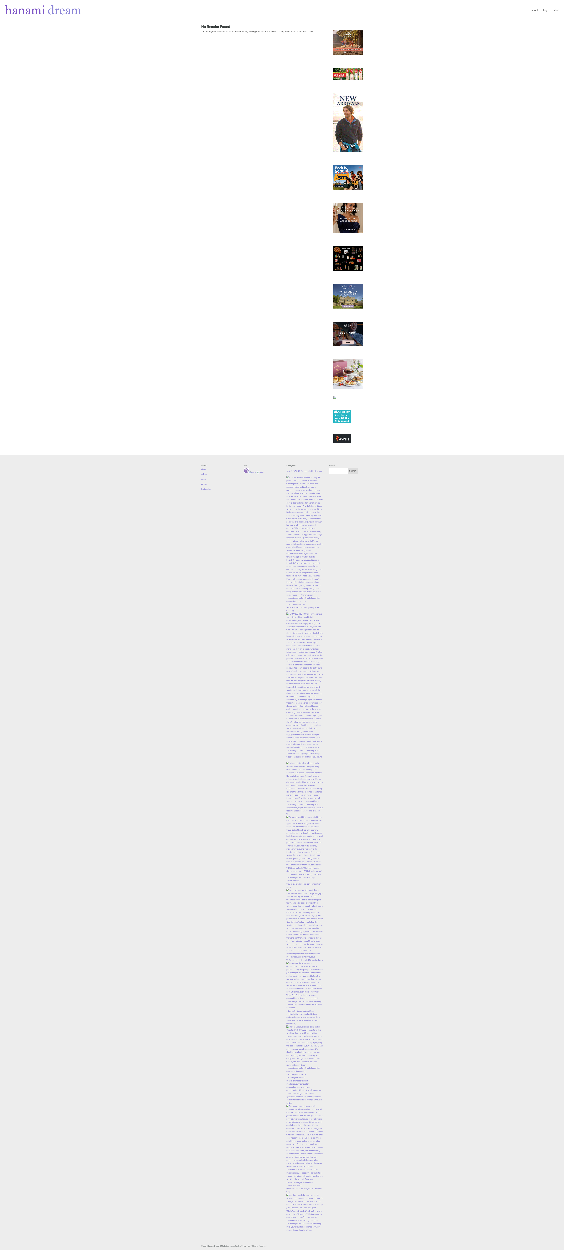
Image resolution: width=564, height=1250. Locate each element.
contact (555, 10)
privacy (204, 484)
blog (544, 10)
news (203, 479)
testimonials (206, 489)
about (535, 10)
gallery (204, 474)
